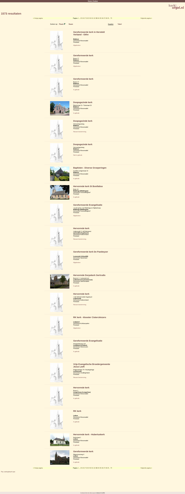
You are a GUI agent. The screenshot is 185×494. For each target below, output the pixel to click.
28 (87, 18)
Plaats (61, 24)
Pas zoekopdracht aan (8, 472)
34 (98, 18)
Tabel (120, 24)
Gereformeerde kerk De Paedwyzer (90, 252)
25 (81, 18)
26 (83, 18)
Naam (71, 24)
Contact (82, 493)
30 (91, 18)
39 (108, 18)
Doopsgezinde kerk (82, 102)
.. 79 (110, 18)
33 (96, 18)
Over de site (88, 493)
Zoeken (95, 1)
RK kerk (77, 411)
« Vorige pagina (38, 18)
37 (104, 18)
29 (89, 18)
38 (106, 18)
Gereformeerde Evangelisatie (87, 205)
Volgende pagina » (146, 18)
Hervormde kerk (81, 228)
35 (100, 18)
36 (102, 18)
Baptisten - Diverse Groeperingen (89, 168)
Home (90, 1)
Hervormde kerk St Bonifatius (88, 186)
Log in (94, 493)
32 (94, 18)
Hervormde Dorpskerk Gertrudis (89, 275)
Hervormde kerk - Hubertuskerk (89, 434)
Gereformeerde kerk (83, 55)
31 (92, 18)
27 (85, 18)
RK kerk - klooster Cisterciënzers (89, 317)
